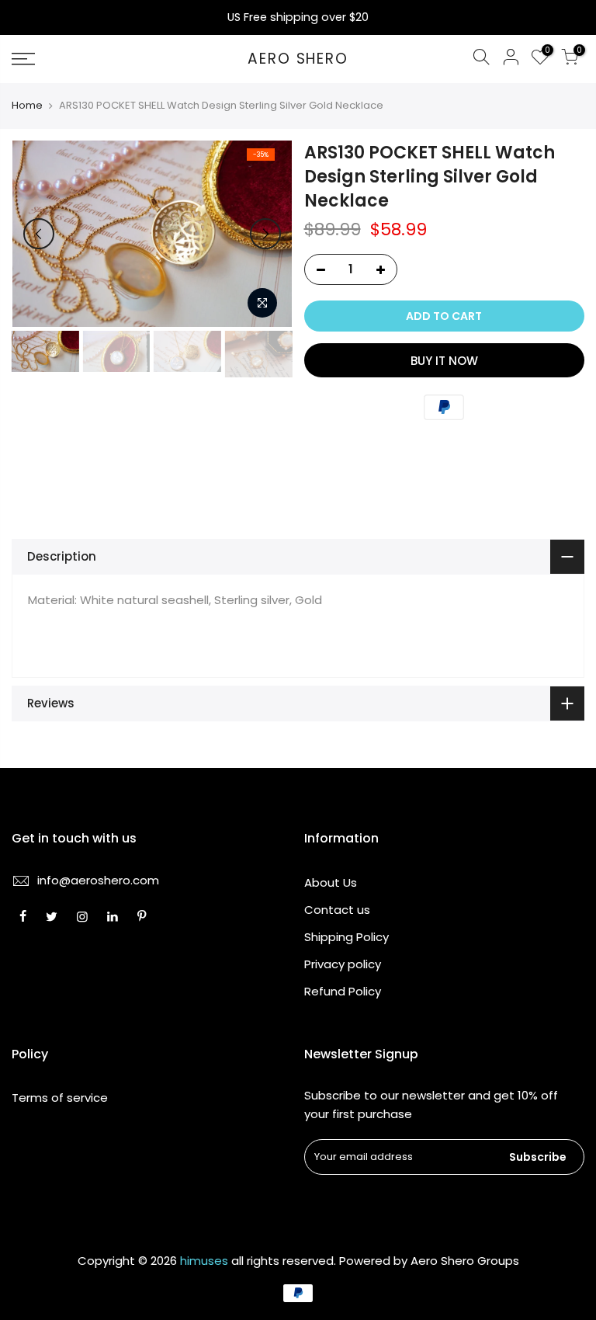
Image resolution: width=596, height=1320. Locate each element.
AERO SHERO (298, 59)
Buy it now (444, 361)
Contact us (337, 909)
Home (27, 106)
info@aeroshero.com (98, 880)
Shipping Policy (346, 937)
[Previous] (38, 233)
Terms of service (60, 1097)
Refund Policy (342, 991)
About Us (330, 882)
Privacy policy (342, 964)
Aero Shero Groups (465, 1260)
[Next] (265, 233)
